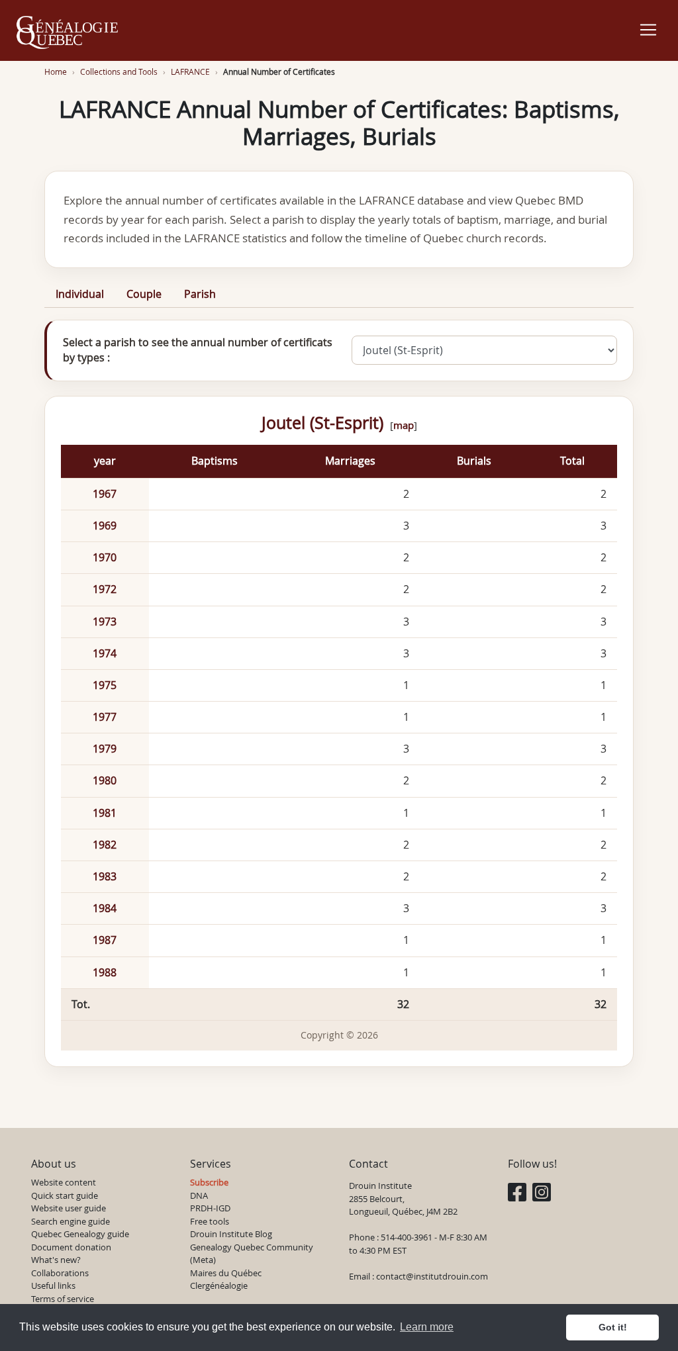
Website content (63, 1182)
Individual (80, 294)
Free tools (209, 1221)
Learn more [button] (427, 1326)
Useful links (53, 1285)
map (403, 425)
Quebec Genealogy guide (80, 1234)
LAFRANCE (190, 71)
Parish (200, 294)
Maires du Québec (226, 1273)
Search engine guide (70, 1221)
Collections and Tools (119, 71)
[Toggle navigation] (648, 30)
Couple (144, 294)
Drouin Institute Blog (231, 1234)
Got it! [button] (613, 1327)
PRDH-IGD (210, 1208)
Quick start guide (64, 1195)
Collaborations (60, 1273)
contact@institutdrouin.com (432, 1276)
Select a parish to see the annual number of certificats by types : (197, 350)
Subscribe (209, 1182)
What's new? (56, 1260)
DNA (199, 1195)
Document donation (71, 1247)
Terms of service (62, 1299)
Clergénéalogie (219, 1285)
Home (55, 71)
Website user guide (68, 1208)
